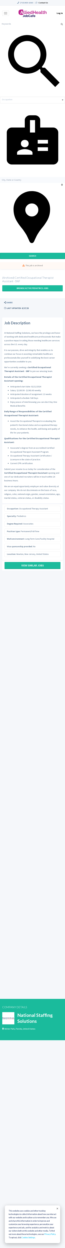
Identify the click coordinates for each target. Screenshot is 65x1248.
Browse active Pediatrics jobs (32, 288)
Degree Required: (15, 523)
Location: (11, 554)
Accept (57, 1208)
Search (32, 255)
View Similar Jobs (32, 565)
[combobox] (32, 100)
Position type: (13, 531)
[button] (8, 302)
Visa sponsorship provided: (20, 546)
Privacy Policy (49, 1234)
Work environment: (16, 538)
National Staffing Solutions (35, 1018)
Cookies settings (28, 1237)
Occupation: (13, 508)
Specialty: (11, 516)
